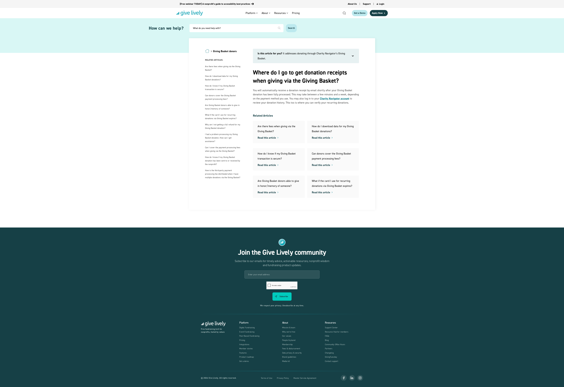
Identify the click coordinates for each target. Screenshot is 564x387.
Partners (328, 348)
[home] (189, 13)
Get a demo (244, 361)
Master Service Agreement (304, 378)
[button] (253, 13)
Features (243, 352)
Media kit (286, 361)
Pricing (242, 340)
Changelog (329, 352)
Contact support (331, 361)
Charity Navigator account (334, 98)
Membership (287, 344)
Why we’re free (288, 331)
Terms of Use (266, 378)
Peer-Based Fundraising (249, 336)
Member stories (246, 348)
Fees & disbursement (291, 348)
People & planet (289, 340)
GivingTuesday (331, 357)
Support (367, 3)
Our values (286, 336)
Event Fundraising (246, 331)
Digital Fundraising (247, 327)
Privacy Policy (283, 378)
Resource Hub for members (336, 331)
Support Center (331, 327)
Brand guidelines (289, 357)
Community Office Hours (335, 344)
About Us (352, 3)
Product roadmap (246, 357)
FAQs (327, 336)
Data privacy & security (292, 352)
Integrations (244, 344)
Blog (327, 340)
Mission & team (288, 327)
